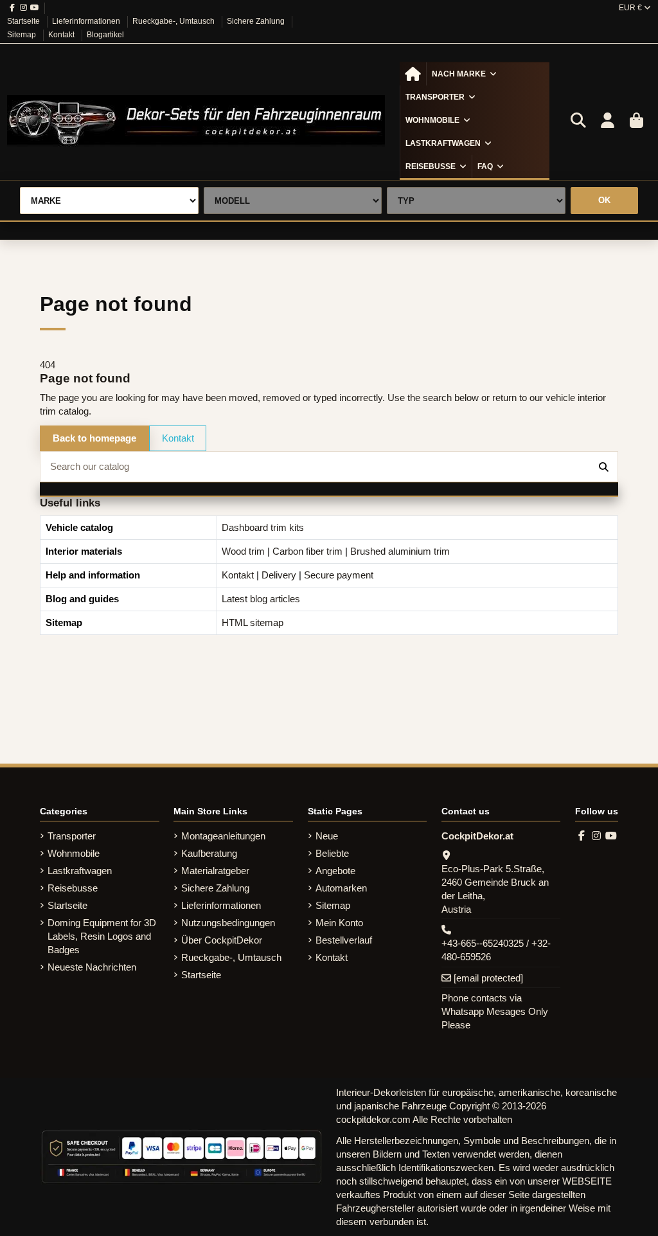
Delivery (279, 574)
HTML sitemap (252, 622)
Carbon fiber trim (307, 551)
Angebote (335, 870)
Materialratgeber (215, 870)
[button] (464, 73)
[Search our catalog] (603, 467)
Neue (327, 835)
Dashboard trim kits (263, 527)
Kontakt (62, 34)
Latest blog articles (261, 598)
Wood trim (243, 551)
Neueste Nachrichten (92, 967)
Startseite (24, 21)
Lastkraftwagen (80, 870)
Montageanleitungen (223, 835)
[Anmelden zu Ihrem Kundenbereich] (607, 120)
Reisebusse (73, 887)
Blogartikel (105, 34)
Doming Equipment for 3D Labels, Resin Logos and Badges (102, 936)
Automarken (341, 887)
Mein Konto (339, 922)
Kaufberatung (209, 853)
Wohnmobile (74, 853)
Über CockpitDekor (221, 940)
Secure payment (338, 574)
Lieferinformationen (87, 21)
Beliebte (332, 853)
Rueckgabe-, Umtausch (174, 21)
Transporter (72, 835)
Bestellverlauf (344, 940)
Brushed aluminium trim (400, 551)
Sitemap (22, 34)
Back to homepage (94, 438)
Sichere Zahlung (257, 21)
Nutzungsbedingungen (228, 922)
